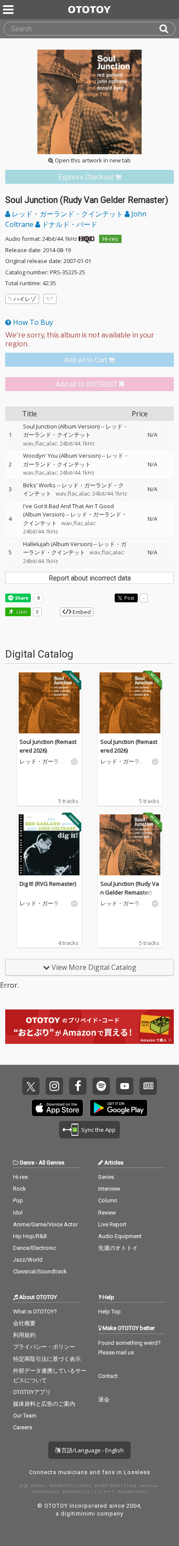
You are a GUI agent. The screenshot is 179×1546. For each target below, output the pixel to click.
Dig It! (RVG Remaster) (48, 884)
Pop (18, 1200)
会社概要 (24, 1323)
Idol (18, 1212)
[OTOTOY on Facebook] (77, 1086)
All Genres (51, 1162)
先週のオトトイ (118, 1248)
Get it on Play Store (119, 1108)
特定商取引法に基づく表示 (47, 1359)
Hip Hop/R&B (30, 1236)
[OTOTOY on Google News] (148, 1086)
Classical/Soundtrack (40, 1271)
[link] (89, 177)
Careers (22, 1427)
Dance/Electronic (34, 1248)
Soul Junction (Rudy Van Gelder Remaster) (129, 888)
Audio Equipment (120, 1236)
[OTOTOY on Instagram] (54, 1086)
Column (107, 1200)
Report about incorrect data (90, 578)
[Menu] (9, 9)
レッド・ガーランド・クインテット (67, 214)
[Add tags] (49, 299)
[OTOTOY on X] (31, 1086)
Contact (108, 1376)
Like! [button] (21, 611)
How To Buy (32, 322)
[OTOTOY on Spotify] (101, 1086)
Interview (109, 1188)
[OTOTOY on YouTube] (124, 1086)
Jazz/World (28, 1259)
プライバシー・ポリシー (44, 1346)
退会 (103, 1399)
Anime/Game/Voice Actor (45, 1224)
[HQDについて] (86, 239)
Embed (81, 612)
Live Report (112, 1224)
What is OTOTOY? (35, 1311)
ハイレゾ (24, 299)
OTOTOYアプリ (32, 1392)
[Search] (167, 28)
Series (106, 1177)
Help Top (109, 1311)
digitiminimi (78, 1513)
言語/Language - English (92, 1450)
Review (107, 1212)
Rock (19, 1188)
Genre (27, 1162)
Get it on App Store (57, 1108)
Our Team (24, 1415)
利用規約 (24, 1335)
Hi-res (110, 239)
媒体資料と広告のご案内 (44, 1404)
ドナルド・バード (68, 224)
